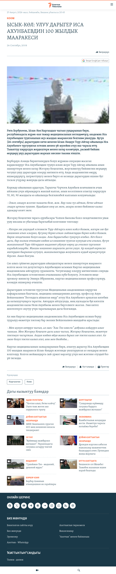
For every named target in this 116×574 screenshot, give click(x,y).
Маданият (31, 461)
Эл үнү (29, 437)
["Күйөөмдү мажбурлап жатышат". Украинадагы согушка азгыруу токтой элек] (15, 440)
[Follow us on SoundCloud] (45, 506)
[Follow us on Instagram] (52, 506)
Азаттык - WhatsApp (18, 542)
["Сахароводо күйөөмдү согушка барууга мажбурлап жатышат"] (68, 403)
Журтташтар (85, 400)
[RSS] (66, 506)
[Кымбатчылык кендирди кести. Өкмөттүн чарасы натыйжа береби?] (68, 420)
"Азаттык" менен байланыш (74, 537)
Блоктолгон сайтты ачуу (20, 525)
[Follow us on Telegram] (31, 506)
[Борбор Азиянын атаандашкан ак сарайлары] (15, 481)
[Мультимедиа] (37, 570)
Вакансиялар (66, 531)
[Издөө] (78, 570)
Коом (10, 18)
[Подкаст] (73, 506)
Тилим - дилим (15, 560)
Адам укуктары (34, 400)
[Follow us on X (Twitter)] (17, 506)
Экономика (85, 417)
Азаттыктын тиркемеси (72, 525)
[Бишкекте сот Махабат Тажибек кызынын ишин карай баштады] (68, 464)
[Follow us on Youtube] (24, 506)
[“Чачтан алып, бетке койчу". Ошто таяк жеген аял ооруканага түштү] (15, 403)
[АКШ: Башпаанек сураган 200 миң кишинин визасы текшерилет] (15, 420)
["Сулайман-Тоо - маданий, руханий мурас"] (15, 464)
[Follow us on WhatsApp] (59, 506)
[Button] (102, 52)
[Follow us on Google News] (38, 506)
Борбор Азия (32, 478)
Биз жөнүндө (14, 531)
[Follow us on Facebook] (10, 506)
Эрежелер (12, 537)
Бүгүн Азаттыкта (88, 461)
